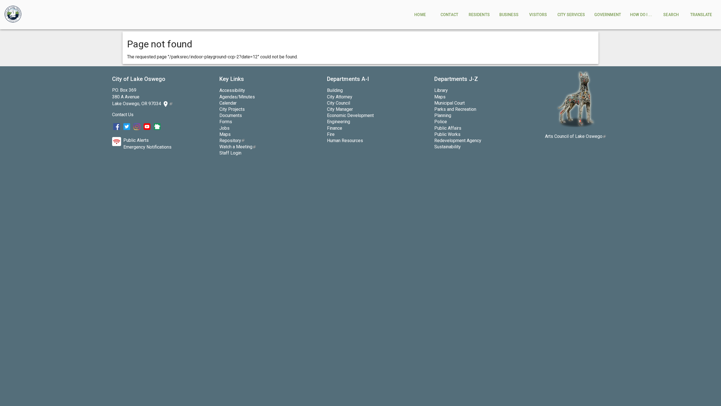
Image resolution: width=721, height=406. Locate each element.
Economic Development (350, 115)
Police (440, 121)
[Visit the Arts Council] (575, 125)
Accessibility (232, 90)
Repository (231, 140)
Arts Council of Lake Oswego (575, 136)
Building (335, 90)
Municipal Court (449, 103)
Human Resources (345, 140)
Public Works (447, 134)
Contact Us (122, 114)
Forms (225, 121)
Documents (230, 115)
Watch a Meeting (237, 146)
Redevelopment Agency (457, 140)
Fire (331, 134)
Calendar (228, 103)
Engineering (338, 121)
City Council (338, 103)
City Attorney (339, 97)
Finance (334, 128)
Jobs (224, 128)
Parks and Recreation (455, 109)
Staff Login (230, 153)
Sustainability (447, 146)
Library (441, 90)
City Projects (232, 109)
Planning (442, 115)
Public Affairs (447, 128)
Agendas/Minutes (237, 97)
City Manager (340, 109)
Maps (225, 134)
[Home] (13, 14)
